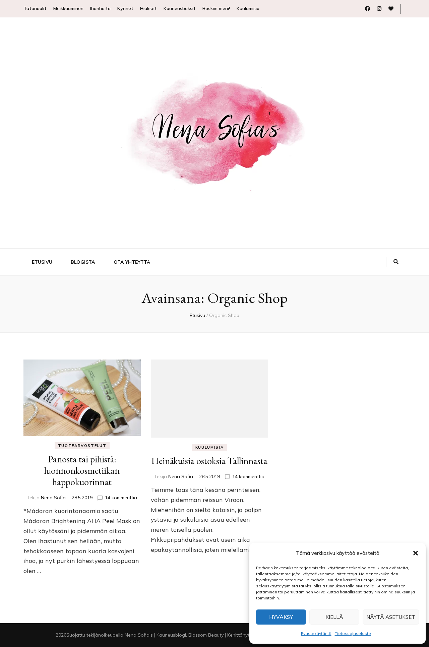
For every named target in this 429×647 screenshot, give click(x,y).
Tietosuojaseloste (353, 633)
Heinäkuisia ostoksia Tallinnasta (209, 461)
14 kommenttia (121, 498)
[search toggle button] (396, 262)
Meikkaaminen (68, 8)
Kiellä (334, 617)
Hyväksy (281, 617)
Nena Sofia (53, 498)
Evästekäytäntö (316, 633)
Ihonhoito (100, 8)
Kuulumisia (248, 8)
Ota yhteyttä (132, 262)
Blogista (83, 262)
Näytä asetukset (390, 617)
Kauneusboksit (180, 8)
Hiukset (148, 8)
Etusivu (42, 262)
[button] (415, 553)
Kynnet (125, 8)
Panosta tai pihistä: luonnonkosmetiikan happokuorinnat (82, 470)
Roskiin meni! (216, 8)
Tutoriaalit (35, 8)
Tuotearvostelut (82, 445)
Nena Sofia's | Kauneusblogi (155, 635)
